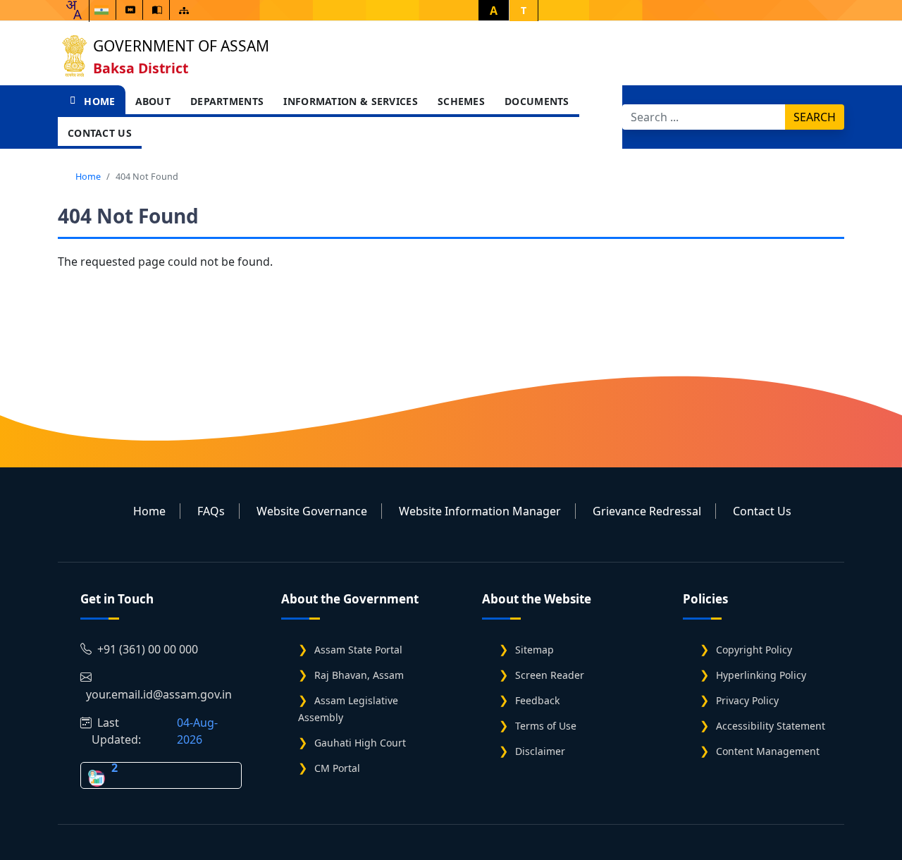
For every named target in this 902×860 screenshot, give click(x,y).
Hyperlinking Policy (761, 675)
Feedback (537, 700)
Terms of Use (545, 725)
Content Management (768, 751)
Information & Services (350, 101)
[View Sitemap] (184, 10)
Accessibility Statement (770, 725)
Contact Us (100, 133)
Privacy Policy (747, 700)
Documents (537, 101)
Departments (227, 101)
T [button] (523, 10)
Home (98, 101)
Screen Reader (549, 675)
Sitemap (534, 649)
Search (814, 117)
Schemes (461, 101)
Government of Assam (181, 46)
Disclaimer (540, 751)
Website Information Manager (480, 511)
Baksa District (140, 68)
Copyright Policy (754, 649)
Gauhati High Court (360, 742)
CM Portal (337, 768)
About (153, 101)
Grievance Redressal (647, 511)
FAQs (211, 511)
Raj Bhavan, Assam (359, 675)
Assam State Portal (358, 649)
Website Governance (312, 511)
